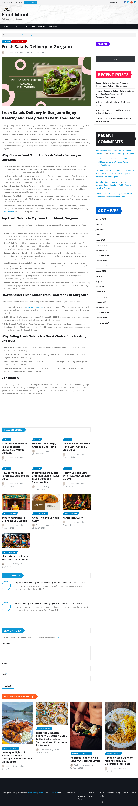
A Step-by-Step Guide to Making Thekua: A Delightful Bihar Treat (119, 760)
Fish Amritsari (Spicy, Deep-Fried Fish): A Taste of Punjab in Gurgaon (114, 185)
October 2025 (101, 260)
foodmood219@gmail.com (15, 52)
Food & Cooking (102, 356)
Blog (15, 27)
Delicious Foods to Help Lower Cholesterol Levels (85, 759)
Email (4, 674)
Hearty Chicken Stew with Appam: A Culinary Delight (77, 475)
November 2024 (102, 312)
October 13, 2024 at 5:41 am (72, 603)
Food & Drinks (101, 376)
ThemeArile (53, 793)
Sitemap (60, 793)
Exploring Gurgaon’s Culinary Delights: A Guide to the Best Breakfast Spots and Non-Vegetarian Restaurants (115, 94)
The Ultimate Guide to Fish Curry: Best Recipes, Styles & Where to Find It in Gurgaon (115, 173)
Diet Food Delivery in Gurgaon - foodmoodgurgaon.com (37, 603)
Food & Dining (101, 366)
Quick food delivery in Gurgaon (121, 153)
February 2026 (101, 245)
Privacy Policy (38, 27)
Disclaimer (70, 793)
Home (6, 27)
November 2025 (102, 255)
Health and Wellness (104, 407)
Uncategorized (102, 439)
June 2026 (100, 229)
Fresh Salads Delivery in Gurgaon (22, 35)
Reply (17, 595)
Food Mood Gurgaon (34, 307)
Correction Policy (92, 794)
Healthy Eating (101, 413)
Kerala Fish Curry (73, 517)
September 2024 (102, 323)
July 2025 (99, 276)
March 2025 (100, 292)
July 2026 (99, 224)
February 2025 (101, 297)
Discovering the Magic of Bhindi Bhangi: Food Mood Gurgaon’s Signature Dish (45, 477)
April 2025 (100, 286)
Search (102, 44)
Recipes (99, 428)
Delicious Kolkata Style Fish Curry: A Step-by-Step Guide (76, 446)
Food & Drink (101, 371)
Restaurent (100, 433)
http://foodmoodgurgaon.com (43, 409)
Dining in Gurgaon (103, 350)
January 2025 (101, 302)
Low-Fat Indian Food (116, 196)
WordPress (32, 793)
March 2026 (100, 240)
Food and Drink (102, 392)
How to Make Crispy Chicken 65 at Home (44, 445)
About (25, 27)
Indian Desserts (102, 418)
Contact (53, 27)
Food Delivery (101, 402)
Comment (6, 643)
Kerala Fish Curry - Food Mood (108, 170)
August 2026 (101, 219)
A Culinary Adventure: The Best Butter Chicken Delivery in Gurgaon (15, 448)
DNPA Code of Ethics (102, 797)
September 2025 (102, 266)
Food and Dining (102, 387)
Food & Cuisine (102, 361)
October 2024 (101, 318)
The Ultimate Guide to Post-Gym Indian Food (15, 558)
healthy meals (9, 211)
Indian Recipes (101, 423)
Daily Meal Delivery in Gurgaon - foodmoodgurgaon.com (37, 582)
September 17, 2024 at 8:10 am (74, 582)
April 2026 (100, 235)
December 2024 (102, 307)
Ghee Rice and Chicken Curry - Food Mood (113, 159)
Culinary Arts (101, 345)
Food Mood (15, 14)
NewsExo (42, 793)
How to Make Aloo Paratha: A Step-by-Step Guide (16, 475)
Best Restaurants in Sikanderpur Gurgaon (14, 519)
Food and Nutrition (103, 397)
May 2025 (100, 281)
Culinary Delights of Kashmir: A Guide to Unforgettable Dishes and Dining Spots (17, 757)
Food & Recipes (102, 382)
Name (5, 663)
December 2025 (102, 250)
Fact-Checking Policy (81, 796)
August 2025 (101, 271)
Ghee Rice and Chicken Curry (45, 519)
